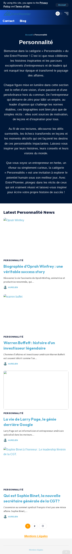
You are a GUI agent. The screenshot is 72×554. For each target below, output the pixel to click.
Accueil (29, 35)
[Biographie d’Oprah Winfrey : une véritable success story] (36, 237)
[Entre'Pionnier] (17, 13)
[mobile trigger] (66, 13)
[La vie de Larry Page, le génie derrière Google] (36, 390)
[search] (50, 13)
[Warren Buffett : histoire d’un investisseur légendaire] (36, 313)
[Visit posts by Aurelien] (5, 287)
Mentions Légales (36, 536)
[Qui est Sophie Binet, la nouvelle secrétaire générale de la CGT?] (36, 466)
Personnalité (13, 260)
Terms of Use (22, 6)
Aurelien (13, 287)
